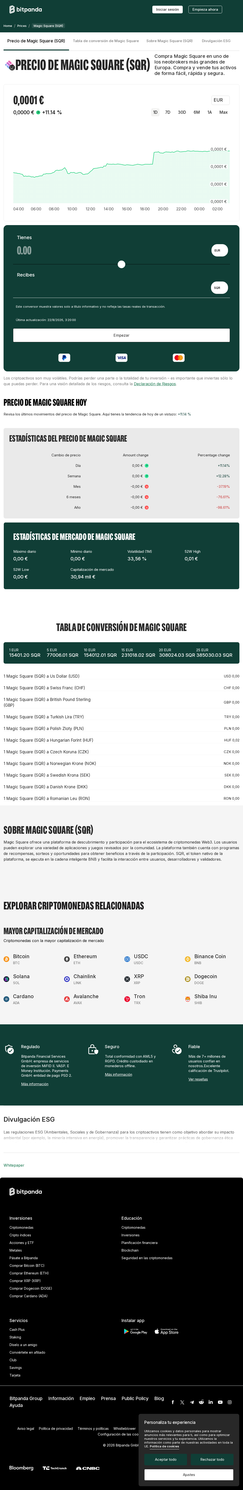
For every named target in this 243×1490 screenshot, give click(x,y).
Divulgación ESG (216, 41)
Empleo (87, 1398)
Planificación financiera (140, 1243)
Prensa (108, 1398)
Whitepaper (14, 1165)
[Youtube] (220, 1402)
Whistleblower (124, 1428)
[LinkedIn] (211, 1402)
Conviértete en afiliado (27, 1352)
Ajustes (189, 1474)
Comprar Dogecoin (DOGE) (30, 1288)
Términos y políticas (93, 1428)
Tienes (24, 237)
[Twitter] (182, 1402)
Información (61, 1398)
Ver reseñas (198, 1079)
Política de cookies (164, 1446)
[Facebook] (173, 1402)
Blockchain (130, 1250)
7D (167, 112)
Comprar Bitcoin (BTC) (27, 1265)
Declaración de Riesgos (155, 383)
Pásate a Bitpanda (23, 1258)
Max (224, 112)
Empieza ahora (205, 9)
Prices (22, 26)
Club (13, 1360)
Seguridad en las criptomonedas (147, 1258)
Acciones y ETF (21, 1243)
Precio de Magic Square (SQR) (36, 41)
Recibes (26, 275)
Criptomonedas (21, 1227)
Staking (15, 1337)
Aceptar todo (166, 1459)
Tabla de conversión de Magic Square (106, 41)
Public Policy (135, 1398)
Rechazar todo (212, 1459)
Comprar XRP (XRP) (25, 1281)
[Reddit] (201, 1402)
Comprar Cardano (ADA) (28, 1296)
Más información (34, 1084)
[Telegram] (192, 1402)
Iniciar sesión (167, 9)
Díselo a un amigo (23, 1345)
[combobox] (219, 250)
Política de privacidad (56, 1428)
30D (182, 112)
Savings (15, 1368)
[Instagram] (230, 1402)
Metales (15, 1250)
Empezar (121, 335)
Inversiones (131, 1235)
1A (209, 112)
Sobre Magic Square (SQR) (169, 41)
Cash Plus (17, 1329)
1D (155, 112)
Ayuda (16, 1405)
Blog (159, 1398)
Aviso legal (25, 1428)
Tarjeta (14, 1375)
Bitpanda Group (25, 1398)
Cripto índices (20, 1235)
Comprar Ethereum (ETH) (29, 1273)
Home (8, 26)
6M (197, 112)
